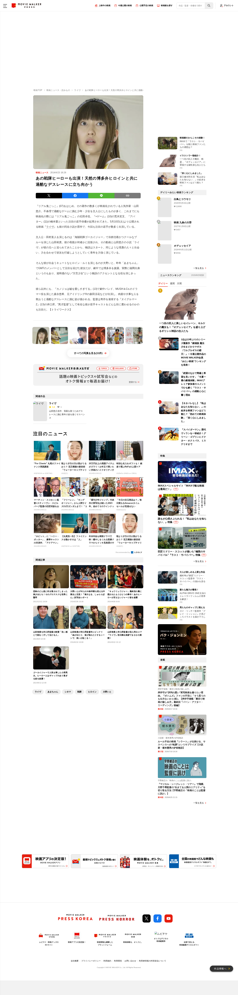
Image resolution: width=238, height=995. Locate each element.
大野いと (107, 692)
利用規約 (107, 961)
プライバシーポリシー (91, 961)
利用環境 (118, 961)
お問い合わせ (130, 961)
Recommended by (123, 552)
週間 (172, 283)
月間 (179, 283)
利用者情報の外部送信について (152, 961)
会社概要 (75, 961)
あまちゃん (53, 692)
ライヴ (50, 226)
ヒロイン (92, 692)
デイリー (163, 283)
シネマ (68, 692)
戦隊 (79, 692)
